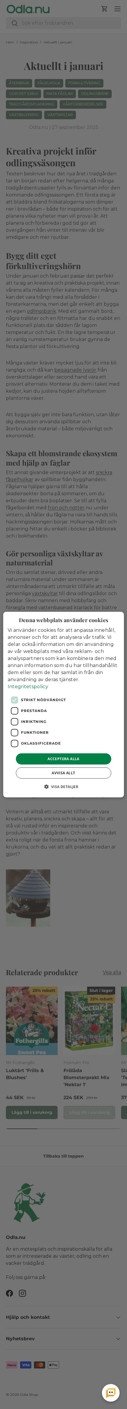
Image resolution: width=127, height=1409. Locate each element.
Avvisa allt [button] (63, 772)
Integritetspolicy (28, 686)
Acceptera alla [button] (63, 758)
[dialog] (63, 704)
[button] (64, 786)
